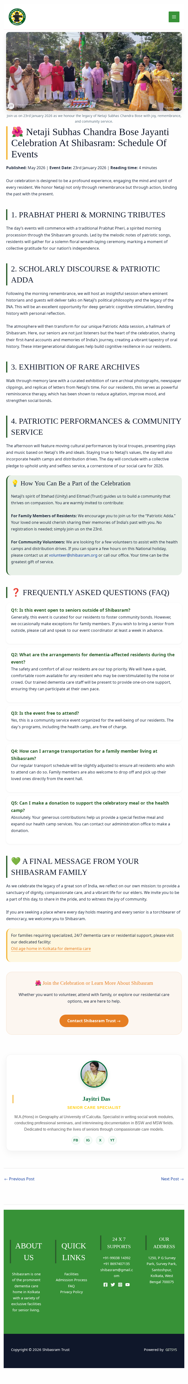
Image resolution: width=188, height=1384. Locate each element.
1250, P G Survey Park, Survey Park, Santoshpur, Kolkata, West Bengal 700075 (162, 1269)
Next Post (172, 1179)
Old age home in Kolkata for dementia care (51, 948)
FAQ (71, 1286)
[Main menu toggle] (174, 17)
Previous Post (19, 1179)
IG (88, 1140)
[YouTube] (127, 1284)
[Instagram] (120, 1284)
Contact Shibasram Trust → (94, 1020)
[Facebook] (105, 1284)
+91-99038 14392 (116, 1257)
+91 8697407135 (116, 1263)
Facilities (71, 1274)
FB (75, 1140)
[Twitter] (113, 1284)
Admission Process (71, 1280)
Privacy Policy (71, 1292)
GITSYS (171, 1349)
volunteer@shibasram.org (73, 555)
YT (112, 1140)
